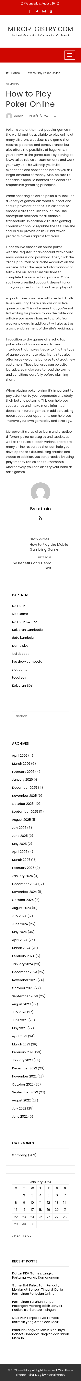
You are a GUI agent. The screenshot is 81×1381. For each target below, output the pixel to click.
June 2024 (20, 924)
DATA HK (19, 606)
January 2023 (22, 1060)
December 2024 (24, 884)
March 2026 (21, 763)
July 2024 (19, 916)
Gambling (12, 84)
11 (40, 1202)
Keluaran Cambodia (27, 629)
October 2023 (22, 988)
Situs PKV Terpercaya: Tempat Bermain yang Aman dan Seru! (35, 1320)
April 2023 (19, 1036)
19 (48, 1209)
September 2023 (25, 996)
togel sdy (19, 677)
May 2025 (19, 844)
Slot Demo (20, 614)
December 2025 (24, 787)
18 (40, 1209)
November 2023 (24, 980)
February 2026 (23, 771)
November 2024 (24, 892)
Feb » (27, 1236)
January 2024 (22, 964)
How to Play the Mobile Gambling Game (49, 544)
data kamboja (23, 637)
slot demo (20, 669)
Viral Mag (34, 1375)
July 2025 (19, 827)
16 (24, 1209)
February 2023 (23, 1052)
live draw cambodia (27, 661)
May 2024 (19, 932)
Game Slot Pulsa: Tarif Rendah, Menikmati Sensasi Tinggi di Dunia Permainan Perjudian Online (37, 1289)
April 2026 (19, 755)
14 (64, 1202)
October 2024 (23, 900)
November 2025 (24, 795)
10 (32, 1202)
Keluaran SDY (22, 685)
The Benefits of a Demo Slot (31, 563)
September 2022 (25, 1092)
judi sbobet (20, 653)
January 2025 (22, 876)
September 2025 (25, 811)
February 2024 (23, 956)
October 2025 (23, 803)
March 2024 (21, 948)
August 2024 (21, 908)
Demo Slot (20, 645)
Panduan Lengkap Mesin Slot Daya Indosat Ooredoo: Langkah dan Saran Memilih (40, 1334)
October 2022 (22, 1084)
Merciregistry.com (40, 29)
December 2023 (24, 972)
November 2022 (24, 1076)
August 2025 (21, 819)
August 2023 (21, 1004)
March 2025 (21, 859)
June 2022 (20, 1116)
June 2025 (20, 836)
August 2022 (21, 1100)
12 (48, 1202)
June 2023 (20, 1020)
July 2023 (19, 1012)
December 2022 (24, 1068)
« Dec (16, 1236)
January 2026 (22, 779)
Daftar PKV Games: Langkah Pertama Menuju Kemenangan (35, 1275)
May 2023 (19, 1028)
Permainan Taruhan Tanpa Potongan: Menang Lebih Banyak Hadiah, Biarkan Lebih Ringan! (37, 1305)
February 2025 (23, 868)
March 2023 (21, 1044)
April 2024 (20, 940)
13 (56, 1202)
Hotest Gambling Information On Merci (40, 35)
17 (32, 1209)
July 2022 (19, 1108)
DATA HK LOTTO (24, 621)
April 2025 (19, 851)
